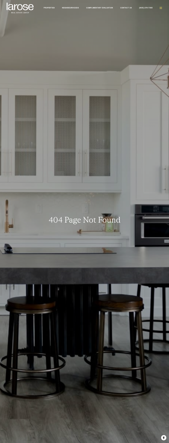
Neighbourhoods (70, 8)
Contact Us (126, 8)
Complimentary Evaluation (99, 8)
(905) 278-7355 (146, 8)
